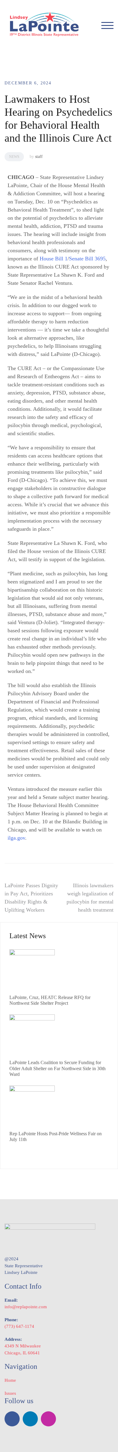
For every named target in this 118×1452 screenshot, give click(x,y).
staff (39, 156)
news (14, 157)
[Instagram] (48, 1418)
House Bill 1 (53, 259)
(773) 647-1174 (19, 1326)
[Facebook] (12, 1418)
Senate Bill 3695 (87, 259)
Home (10, 1380)
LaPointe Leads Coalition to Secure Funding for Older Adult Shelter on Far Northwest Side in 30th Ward (57, 1068)
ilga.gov (16, 838)
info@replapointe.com (26, 1306)
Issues (10, 1393)
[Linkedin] (30, 1418)
